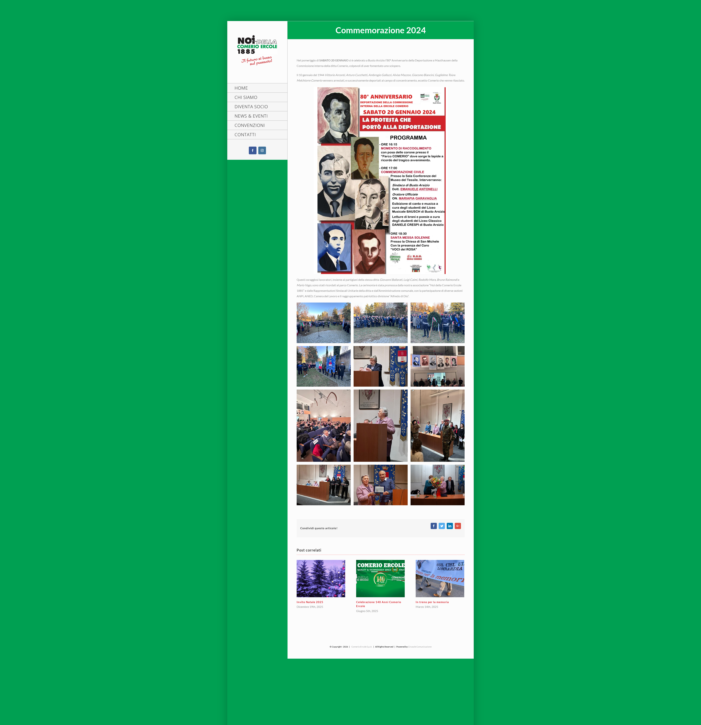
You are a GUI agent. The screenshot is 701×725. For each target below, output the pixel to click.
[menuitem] (257, 88)
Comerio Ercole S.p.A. (361, 646)
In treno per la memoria (372, 602)
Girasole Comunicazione (420, 646)
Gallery (321, 578)
